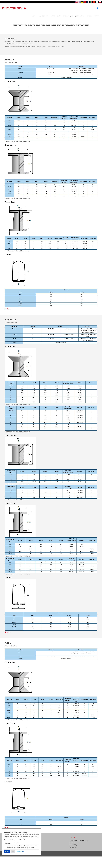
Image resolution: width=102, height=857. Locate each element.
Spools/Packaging (67, 16)
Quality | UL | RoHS (79, 16)
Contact (96, 16)
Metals (59, 16)
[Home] (14, 8)
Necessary (8, 843)
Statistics (16, 843)
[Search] (97, 8)
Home (33, 16)
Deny (13, 851)
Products (53, 16)
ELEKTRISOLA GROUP (43, 16)
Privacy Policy (20, 851)
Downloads (89, 16)
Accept (7, 851)
